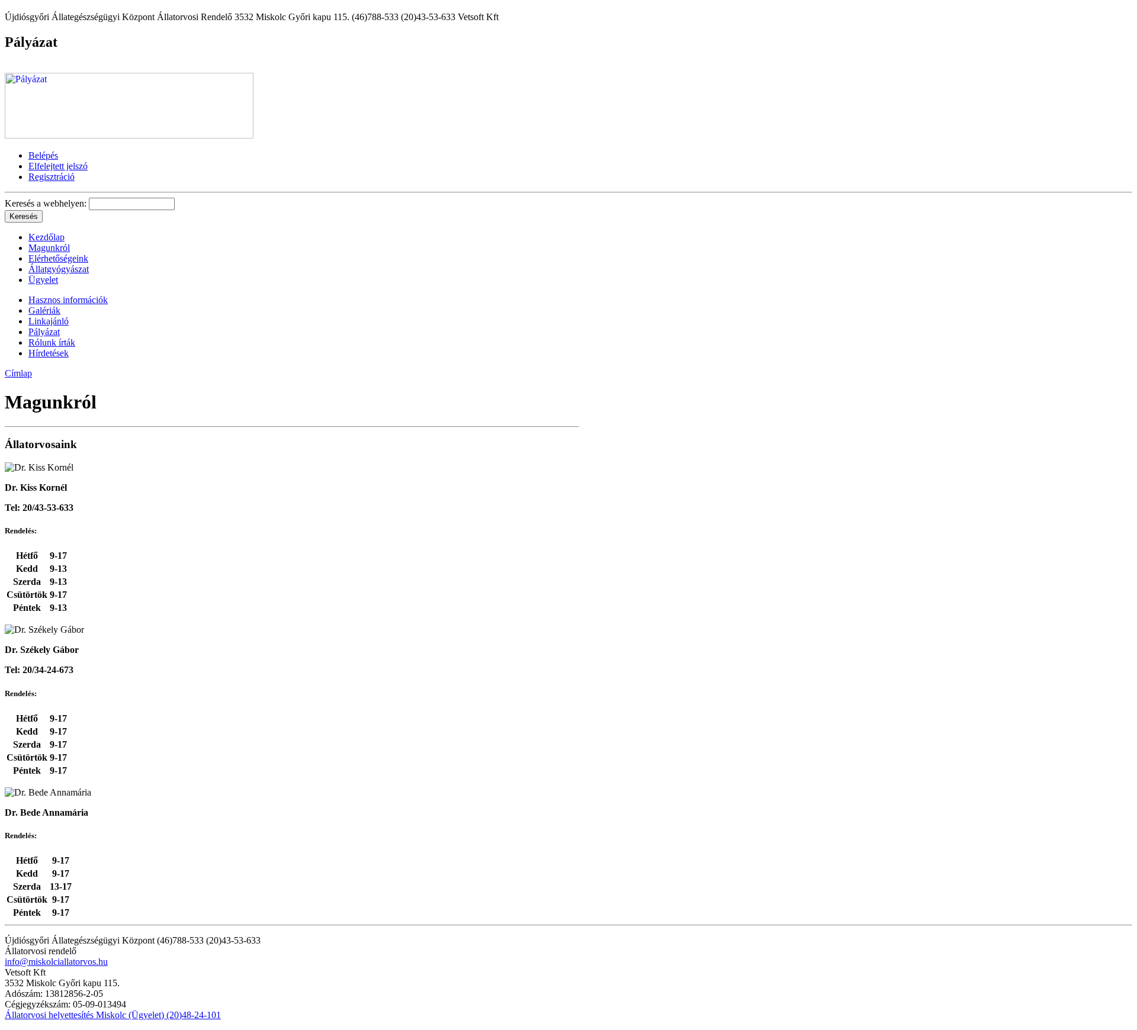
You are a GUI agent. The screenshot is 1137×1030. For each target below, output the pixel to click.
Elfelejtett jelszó (58, 166)
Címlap (18, 373)
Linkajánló (48, 321)
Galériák (44, 310)
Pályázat (44, 332)
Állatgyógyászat (58, 269)
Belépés (43, 155)
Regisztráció (51, 177)
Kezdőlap (46, 237)
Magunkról (49, 248)
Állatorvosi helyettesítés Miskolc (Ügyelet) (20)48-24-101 (113, 1015)
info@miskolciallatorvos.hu (56, 962)
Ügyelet (43, 280)
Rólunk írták (51, 342)
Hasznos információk (68, 300)
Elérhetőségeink (58, 258)
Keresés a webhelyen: (47, 203)
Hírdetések (48, 353)
